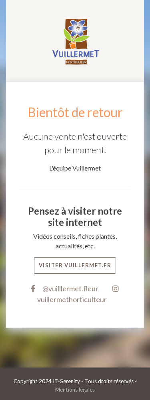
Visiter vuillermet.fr (75, 265)
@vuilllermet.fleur (69, 288)
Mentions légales (75, 389)
